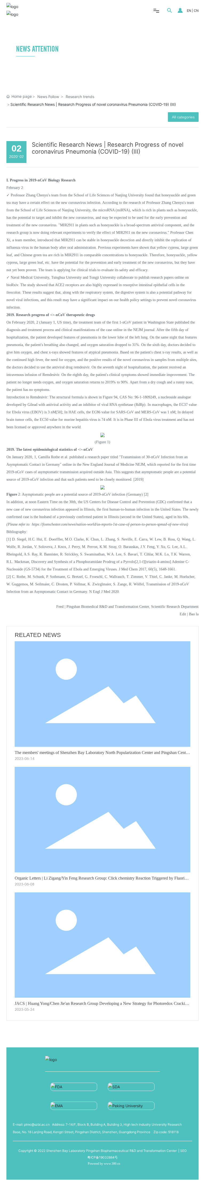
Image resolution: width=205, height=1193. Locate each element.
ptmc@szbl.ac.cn (37, 1124)
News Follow (48, 96)
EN (189, 11)
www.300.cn (112, 1163)
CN (196, 11)
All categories (183, 117)
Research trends (80, 96)
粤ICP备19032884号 (102, 1157)
